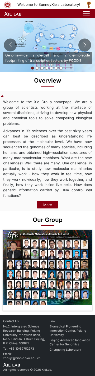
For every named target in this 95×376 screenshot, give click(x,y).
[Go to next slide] (84, 45)
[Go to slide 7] (61, 68)
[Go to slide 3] (42, 68)
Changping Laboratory (65, 349)
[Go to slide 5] (51, 68)
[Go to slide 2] (37, 68)
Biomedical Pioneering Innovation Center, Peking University (68, 331)
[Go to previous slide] (10, 45)
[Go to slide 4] (46, 68)
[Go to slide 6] (56, 68)
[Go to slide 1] (32, 68)
